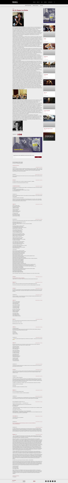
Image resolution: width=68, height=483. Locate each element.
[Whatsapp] (21, 134)
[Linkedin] (55, 481)
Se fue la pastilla (47, 110)
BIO (42, 2)
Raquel (13, 319)
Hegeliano (14, 282)
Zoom (45, 38)
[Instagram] (52, 481)
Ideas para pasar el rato (48, 128)
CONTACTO (50, 2)
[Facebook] (18, 134)
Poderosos (46, 56)
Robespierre (14, 434)
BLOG (38, 2)
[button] (54, 2)
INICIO (34, 2)
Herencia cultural (35, 5)
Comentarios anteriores (16, 475)
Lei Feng (14, 276)
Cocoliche (41, 5)
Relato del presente (28, 5)
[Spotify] (46, 481)
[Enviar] (24, 481)
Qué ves (45, 92)
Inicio (13, 8)
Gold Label (46, 74)
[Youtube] (48, 481)
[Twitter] (19, 134)
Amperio (14, 300)
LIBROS (45, 2)
